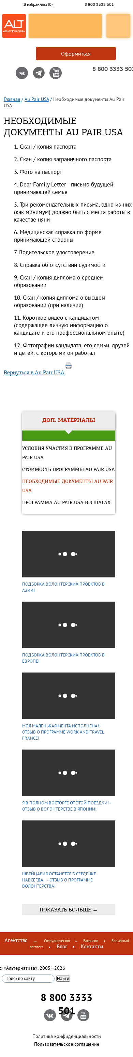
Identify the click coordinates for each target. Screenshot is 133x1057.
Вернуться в (34, 372)
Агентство (16, 940)
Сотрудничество (57, 940)
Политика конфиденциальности (66, 1036)
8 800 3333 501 (99, 4)
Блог (62, 946)
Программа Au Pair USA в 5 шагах (66, 503)
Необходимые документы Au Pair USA (67, 486)
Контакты (92, 946)
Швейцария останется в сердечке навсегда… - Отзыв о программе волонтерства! (59, 880)
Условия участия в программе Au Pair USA (67, 453)
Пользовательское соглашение (66, 1044)
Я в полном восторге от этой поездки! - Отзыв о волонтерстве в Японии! (66, 806)
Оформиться (76, 53)
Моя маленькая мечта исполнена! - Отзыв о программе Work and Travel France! (63, 732)
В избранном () (38, 4)
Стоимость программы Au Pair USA (68, 469)
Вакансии (90, 940)
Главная (12, 99)
